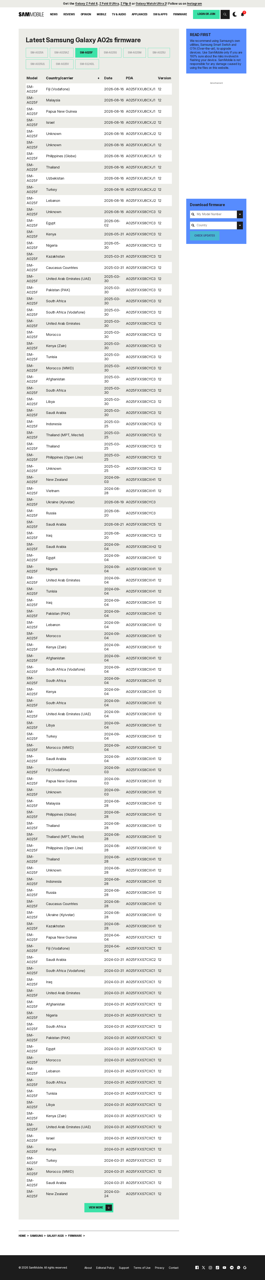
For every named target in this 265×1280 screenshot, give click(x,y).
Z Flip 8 (125, 3)
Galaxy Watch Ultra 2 (151, 3)
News (54, 14)
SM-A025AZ (61, 52)
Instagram (194, 3)
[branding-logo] (31, 14)
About (88, 1267)
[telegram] (232, 1267)
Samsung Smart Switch (215, 45)
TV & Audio (119, 14)
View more (96, 1207)
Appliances (140, 14)
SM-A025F (86, 52)
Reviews (69, 14)
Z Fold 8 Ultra (109, 3)
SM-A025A (36, 52)
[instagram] (210, 1267)
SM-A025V (62, 64)
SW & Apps (160, 14)
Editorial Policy (105, 1267)
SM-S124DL (87, 64)
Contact (173, 1267)
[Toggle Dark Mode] (233, 14)
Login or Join (206, 14)
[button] (225, 14)
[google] (244, 1267)
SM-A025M (134, 52)
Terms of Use (141, 1267)
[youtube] (224, 1267)
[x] (203, 1267)
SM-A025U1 (37, 64)
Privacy (159, 1267)
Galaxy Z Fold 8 (86, 3)
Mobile (101, 14)
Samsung (36, 1236)
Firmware (180, 14)
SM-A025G (110, 52)
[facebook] (197, 1267)
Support (124, 1267)
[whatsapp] (238, 1267)
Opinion (86, 14)
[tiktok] (217, 1267)
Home (22, 1236)
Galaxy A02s (55, 1236)
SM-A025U (158, 52)
